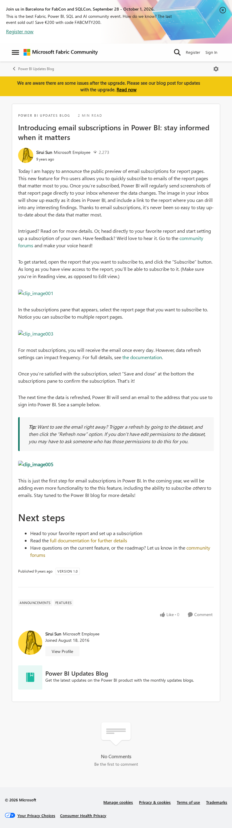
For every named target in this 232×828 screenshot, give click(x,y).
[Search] (177, 52)
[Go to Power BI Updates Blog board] (30, 677)
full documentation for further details (88, 540)
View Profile (62, 651)
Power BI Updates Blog (36, 69)
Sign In (211, 52)
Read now (127, 89)
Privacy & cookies (155, 802)
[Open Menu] (216, 69)
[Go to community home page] (61, 52)
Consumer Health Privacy (83, 815)
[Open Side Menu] (15, 52)
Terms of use (188, 802)
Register (193, 52)
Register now (20, 31)
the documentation (142, 357)
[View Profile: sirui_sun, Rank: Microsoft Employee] (25, 155)
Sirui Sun (44, 152)
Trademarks (216, 802)
